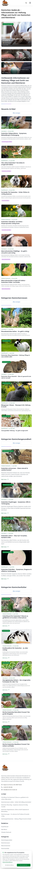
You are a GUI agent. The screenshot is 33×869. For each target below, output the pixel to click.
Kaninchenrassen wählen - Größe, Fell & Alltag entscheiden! (16, 802)
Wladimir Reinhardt (5, 219)
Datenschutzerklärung (7, 862)
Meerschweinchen (6, 259)
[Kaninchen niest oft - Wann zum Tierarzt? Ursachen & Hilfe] (16, 34)
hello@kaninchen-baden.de (10, 789)
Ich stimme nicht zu (9, 865)
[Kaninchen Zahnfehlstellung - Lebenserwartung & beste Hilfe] (16, 55)
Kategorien (5, 837)
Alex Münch (3, 131)
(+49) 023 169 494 (7, 787)
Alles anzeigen (16, 113)
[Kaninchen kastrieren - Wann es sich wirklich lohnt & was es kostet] (16, 68)
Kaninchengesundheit (8, 24)
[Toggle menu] (30, 2)
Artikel (3, 794)
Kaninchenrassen (6, 309)
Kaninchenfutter (5, 200)
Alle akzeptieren (23, 865)
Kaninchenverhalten (6, 171)
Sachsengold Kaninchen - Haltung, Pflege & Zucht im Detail (16, 819)
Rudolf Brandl (4, 160)
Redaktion (4, 823)
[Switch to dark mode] (26, 2)
